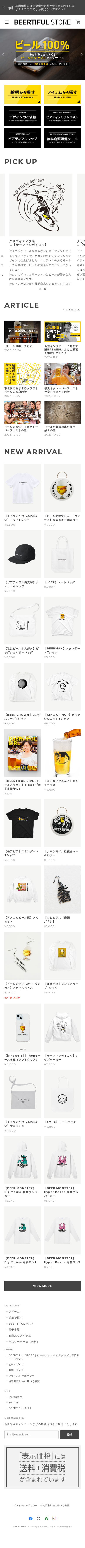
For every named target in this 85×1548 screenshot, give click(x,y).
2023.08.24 (12, 359)
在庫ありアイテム (20, 1344)
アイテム (14, 1320)
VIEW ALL (73, 318)
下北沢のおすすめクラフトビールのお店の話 (21, 399)
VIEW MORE (42, 1295)
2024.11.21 (51, 366)
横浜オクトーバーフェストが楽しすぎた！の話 (61, 399)
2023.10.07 (52, 405)
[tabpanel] (42, 234)
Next (81, 54)
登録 (69, 1443)
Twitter (14, 1411)
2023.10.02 (12, 444)
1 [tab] (40, 298)
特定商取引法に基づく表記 (24, 1390)
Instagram (15, 1406)
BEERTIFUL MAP (21, 1333)
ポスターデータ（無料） (24, 1351)
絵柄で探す (16, 1326)
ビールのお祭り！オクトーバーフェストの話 (21, 438)
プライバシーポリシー (22, 1385)
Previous (3, 54)
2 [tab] (45, 298)
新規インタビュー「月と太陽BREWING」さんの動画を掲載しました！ (61, 359)
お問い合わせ (16, 1379)
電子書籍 (14, 1339)
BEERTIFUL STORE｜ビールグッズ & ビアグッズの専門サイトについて (44, 1366)
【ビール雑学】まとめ (18, 355)
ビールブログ (16, 1373)
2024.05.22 (12, 405)
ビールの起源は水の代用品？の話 (60, 438)
